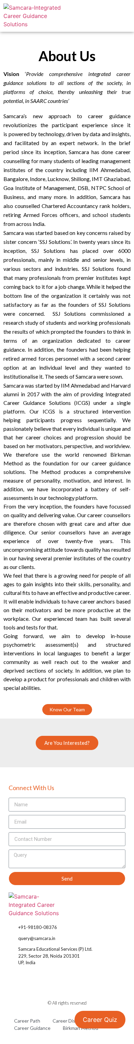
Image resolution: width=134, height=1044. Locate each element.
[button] (122, 16)
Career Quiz (100, 1019)
